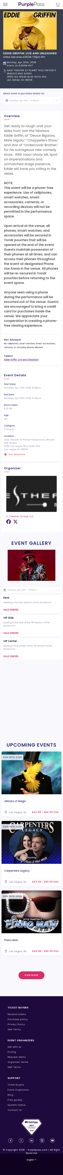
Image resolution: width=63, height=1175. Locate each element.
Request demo (17, 1057)
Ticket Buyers (16, 1084)
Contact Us (15, 1110)
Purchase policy (18, 1019)
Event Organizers (18, 1089)
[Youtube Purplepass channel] (52, 1140)
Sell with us (14, 1046)
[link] (31, 454)
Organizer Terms (18, 1062)
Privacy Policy (16, 1024)
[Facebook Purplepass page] (10, 1140)
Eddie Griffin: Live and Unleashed (21, 359)
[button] (31, 75)
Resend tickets (17, 1014)
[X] (15, 523)
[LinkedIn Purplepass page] (31, 1140)
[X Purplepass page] (21, 1140)
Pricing (12, 1052)
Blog (10, 1094)
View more (31, 975)
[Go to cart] (57, 4)
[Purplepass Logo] (31, 4)
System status (17, 1105)
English (30, 1159)
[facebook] (8, 523)
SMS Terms (14, 1029)
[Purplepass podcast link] (42, 1140)
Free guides (15, 1099)
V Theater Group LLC (19, 516)
